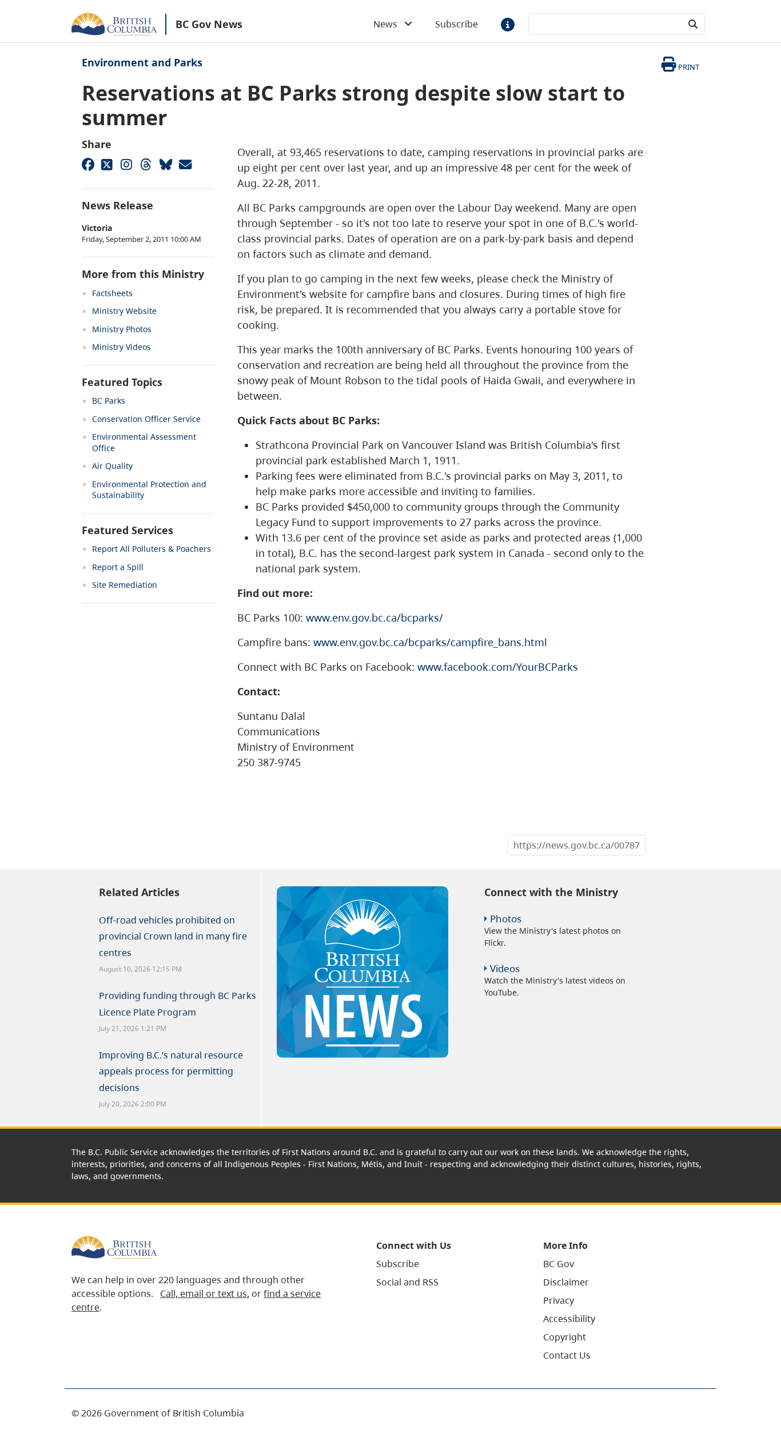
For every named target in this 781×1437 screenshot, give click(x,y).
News (388, 24)
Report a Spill (118, 567)
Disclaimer (566, 1282)
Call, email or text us (203, 1293)
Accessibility (569, 1318)
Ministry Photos (122, 329)
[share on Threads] (146, 164)
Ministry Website (124, 310)
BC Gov (558, 1263)
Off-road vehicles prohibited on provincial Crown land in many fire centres (173, 937)
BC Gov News (209, 24)
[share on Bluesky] (165, 164)
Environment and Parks (142, 62)
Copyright (564, 1337)
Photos (505, 918)
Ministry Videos (121, 346)
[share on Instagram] (126, 164)
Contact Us (567, 1355)
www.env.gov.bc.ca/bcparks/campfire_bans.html (430, 642)
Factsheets (112, 293)
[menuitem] (445, 1264)
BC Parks (108, 400)
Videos (505, 968)
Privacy (558, 1300)
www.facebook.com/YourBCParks (497, 667)
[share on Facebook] (87, 164)
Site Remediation (124, 584)
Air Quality (112, 465)
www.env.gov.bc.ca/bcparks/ (374, 617)
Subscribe (456, 24)
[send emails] (184, 164)
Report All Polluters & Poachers (151, 548)
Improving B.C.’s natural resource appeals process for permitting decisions (171, 1071)
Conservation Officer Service (146, 418)
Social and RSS (407, 1282)
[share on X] (107, 164)
